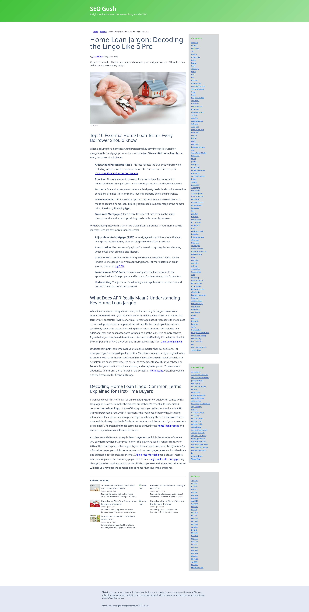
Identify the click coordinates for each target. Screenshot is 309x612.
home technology (197, 304)
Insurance (194, 43)
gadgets (194, 182)
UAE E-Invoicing (196, 341)
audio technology (197, 121)
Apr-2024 (194, 481)
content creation (196, 301)
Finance (103, 31)
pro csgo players (196, 456)
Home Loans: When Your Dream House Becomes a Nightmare (119, 502)
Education (194, 80)
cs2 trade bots (196, 427)
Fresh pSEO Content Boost (200, 333)
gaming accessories (198, 170)
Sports (193, 66)
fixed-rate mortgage (147, 454)
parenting (194, 214)
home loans (156, 370)
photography (195, 167)
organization (195, 307)
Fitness (193, 60)
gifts (192, 150)
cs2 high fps (195, 415)
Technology (195, 69)
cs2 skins (194, 389)
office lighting (195, 292)
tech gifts (194, 266)
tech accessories (197, 107)
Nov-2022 (194, 550)
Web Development (197, 89)
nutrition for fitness (197, 398)
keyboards (194, 321)
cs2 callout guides (197, 418)
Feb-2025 (194, 556)
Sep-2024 (194, 504)
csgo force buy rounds (198, 436)
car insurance (195, 372)
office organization (197, 112)
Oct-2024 (194, 484)
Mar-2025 (194, 565)
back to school (196, 223)
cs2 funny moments (197, 433)
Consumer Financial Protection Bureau (116, 173)
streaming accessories (199, 252)
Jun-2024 (194, 492)
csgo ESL (194, 410)
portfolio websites (197, 381)
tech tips (194, 136)
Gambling (194, 118)
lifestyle (194, 138)
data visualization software (200, 378)
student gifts (195, 246)
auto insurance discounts (199, 375)
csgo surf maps (196, 407)
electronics (195, 104)
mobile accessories (197, 231)
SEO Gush (103, 9)
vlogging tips (195, 269)
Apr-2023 (194, 527)
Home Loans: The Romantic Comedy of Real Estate (168, 487)
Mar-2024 (194, 524)
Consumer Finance (171, 341)
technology (195, 124)
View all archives (197, 568)
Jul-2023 (194, 515)
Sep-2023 (194, 542)
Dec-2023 (194, 498)
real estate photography (199, 430)
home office (195, 109)
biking (193, 228)
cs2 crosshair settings (198, 386)
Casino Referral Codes (198, 153)
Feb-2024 (194, 507)
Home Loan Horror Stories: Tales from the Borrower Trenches (167, 502)
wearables (194, 263)
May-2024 (194, 533)
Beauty (193, 72)
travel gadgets (196, 272)
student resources (197, 249)
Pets (192, 77)
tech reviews (195, 191)
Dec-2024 (194, 553)
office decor (195, 240)
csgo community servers (199, 447)
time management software (200, 404)
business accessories (198, 295)
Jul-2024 (194, 510)
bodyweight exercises (198, 439)
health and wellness (198, 147)
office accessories (197, 281)
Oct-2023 (194, 544)
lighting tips (195, 243)
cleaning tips (195, 188)
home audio (195, 133)
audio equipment (197, 194)
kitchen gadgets (196, 283)
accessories (195, 101)
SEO (192, 51)
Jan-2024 (194, 486)
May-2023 (194, 539)
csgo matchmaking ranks (199, 444)
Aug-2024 (194, 501)
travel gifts (194, 260)
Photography (195, 57)
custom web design (197, 413)
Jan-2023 (194, 530)
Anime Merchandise (198, 176)
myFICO (119, 266)
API (192, 344)
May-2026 (194, 559)
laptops (193, 179)
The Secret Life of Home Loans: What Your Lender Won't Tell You (118, 487)
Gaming (194, 54)
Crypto (193, 327)
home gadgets (196, 286)
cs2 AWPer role (196, 421)
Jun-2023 (194, 489)
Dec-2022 (194, 547)
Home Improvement (198, 86)
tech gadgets (195, 173)
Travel (193, 92)
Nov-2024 (194, 495)
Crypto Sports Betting (198, 336)
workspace (195, 165)
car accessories (196, 205)
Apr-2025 (194, 562)
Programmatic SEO (197, 98)
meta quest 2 (195, 392)
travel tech (194, 318)
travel (193, 257)
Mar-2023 (194, 513)
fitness (193, 159)
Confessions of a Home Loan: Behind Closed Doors (118, 518)
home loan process (168, 425)
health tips (194, 234)
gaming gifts (195, 225)
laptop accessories (197, 237)
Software (194, 46)
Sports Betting (196, 330)
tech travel (194, 217)
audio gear (195, 127)
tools (193, 211)
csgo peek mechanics (198, 442)
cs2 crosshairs (196, 401)
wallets (193, 315)
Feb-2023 (194, 518)
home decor (195, 156)
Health (193, 95)
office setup (195, 278)
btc (192, 453)
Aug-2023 (194, 521)
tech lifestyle (195, 312)
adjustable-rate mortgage (165, 459)
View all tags (195, 459)
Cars (192, 75)
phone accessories (197, 130)
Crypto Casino (196, 220)
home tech (194, 324)
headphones (195, 310)
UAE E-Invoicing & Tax (198, 347)
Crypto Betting (196, 339)
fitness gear (195, 208)
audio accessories (197, 202)
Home (95, 31)
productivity (195, 185)
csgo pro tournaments (198, 450)
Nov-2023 (194, 536)
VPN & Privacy (196, 350)
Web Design (195, 48)
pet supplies (195, 199)
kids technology (196, 254)
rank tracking (195, 383)
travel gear (195, 144)
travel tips (194, 298)
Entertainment (196, 83)
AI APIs (193, 141)
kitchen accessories (197, 289)
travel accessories (197, 196)
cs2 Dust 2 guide (196, 424)
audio (193, 275)
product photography (198, 395)
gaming (193, 162)
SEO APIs (194, 115)
